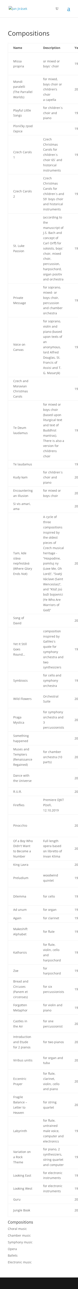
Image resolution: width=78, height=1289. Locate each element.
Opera (12, 1249)
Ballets (13, 1255)
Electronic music (20, 1262)
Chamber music (19, 1235)
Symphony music (20, 1242)
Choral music (17, 1229)
